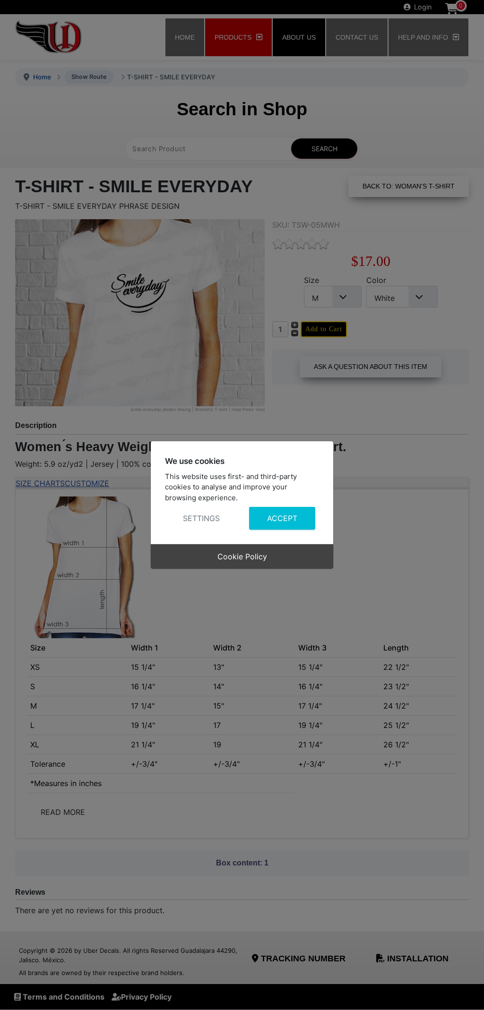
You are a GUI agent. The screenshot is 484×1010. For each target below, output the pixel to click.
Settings (201, 518)
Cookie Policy (242, 556)
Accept (282, 518)
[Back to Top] (467, 992)
